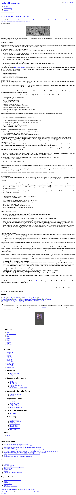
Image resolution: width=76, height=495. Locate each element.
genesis (49, 19)
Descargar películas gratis (15, 421)
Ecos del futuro (13, 404)
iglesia (8, 338)
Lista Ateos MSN (8, 468)
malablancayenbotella (15, 406)
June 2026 (9, 355)
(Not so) (36, 491)
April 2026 (9, 357)
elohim (43, 19)
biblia (8, 346)
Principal (6, 6)
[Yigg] (36, 300)
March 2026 (9, 359)
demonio (30, 19)
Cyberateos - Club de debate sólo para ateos (14, 467)
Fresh (39, 491)
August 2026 (10, 352)
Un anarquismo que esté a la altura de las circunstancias (16, 444)
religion (71, 19)
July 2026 (9, 353)
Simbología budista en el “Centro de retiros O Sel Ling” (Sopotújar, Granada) (22, 454)
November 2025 (10, 364)
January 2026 (10, 361)
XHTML (3, 493)
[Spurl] (44, 299)
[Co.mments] (19, 300)
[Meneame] (3, 301)
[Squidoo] (39, 299)
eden (40, 19)
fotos (8, 335)
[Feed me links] (30, 300)
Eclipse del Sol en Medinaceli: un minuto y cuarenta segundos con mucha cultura (22, 447)
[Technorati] (26, 297)
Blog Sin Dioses (13, 382)
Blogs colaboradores (22, 19)
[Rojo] (7, 300)
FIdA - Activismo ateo (9, 465)
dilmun (34, 19)
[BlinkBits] (48, 299)
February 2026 (10, 360)
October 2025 (10, 365)
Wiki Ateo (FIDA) (8, 9)
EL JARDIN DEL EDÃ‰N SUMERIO (15, 17)
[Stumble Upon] (16, 299)
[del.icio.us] (4, 297)
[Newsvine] (40, 297)
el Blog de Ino (13, 374)
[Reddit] (20, 297)
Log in (8, 435)
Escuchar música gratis (15, 424)
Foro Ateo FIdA (7, 469)
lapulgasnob (9, 344)
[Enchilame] (16, 301)
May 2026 (9, 356)
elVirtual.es (12, 422)
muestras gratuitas (14, 425)
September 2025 (10, 367)
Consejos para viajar (14, 420)
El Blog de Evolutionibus (15, 394)
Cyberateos (6, 464)
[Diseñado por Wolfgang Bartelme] (26, 489)
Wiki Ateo (6, 471)
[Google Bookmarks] (25, 299)
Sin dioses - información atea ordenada (13, 472)
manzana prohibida (64, 19)
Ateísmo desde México (15, 373)
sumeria (19, 21)
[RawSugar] (34, 299)
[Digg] (8, 297)
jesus (8, 339)
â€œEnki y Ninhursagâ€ (19, 67)
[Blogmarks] (12, 300)
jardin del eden (55, 19)
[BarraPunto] (22, 301)
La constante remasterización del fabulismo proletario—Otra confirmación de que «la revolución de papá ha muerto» (31, 451)
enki (46, 19)
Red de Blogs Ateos (10, 3)
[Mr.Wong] (41, 300)
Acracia (11, 381)
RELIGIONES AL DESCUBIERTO (18, 388)
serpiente (14, 21)
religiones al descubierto (6, 21)
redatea (44, 307)
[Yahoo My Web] (33, 297)
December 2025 (10, 363)
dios (37, 19)
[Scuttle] (24, 300)
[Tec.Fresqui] (9, 301)
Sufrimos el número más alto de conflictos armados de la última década (20, 446)
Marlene (5, 455)
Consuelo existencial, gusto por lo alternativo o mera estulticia (18, 456)
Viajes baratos (13, 429)
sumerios (28, 21)
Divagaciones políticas (9, 448)
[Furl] (11, 297)
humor (8, 343)
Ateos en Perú (13, 413)
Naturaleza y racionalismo (16, 407)
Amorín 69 (12, 401)
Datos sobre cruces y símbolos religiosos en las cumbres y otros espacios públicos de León (25, 450)
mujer (8, 336)
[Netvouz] (3, 300)
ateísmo (8, 332)
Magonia (12, 386)
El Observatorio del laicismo (16, 385)
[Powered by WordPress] (9, 489)
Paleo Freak (12, 395)
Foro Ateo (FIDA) (8, 8)
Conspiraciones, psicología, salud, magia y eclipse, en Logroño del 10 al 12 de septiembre (25, 452)
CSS (6, 493)
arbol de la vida (13, 19)
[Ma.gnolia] (9, 299)
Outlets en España (14, 426)
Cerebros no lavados (14, 403)
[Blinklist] (15, 297)
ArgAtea (6, 463)
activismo (9, 342)
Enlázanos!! (6, 10)
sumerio (23, 21)
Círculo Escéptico (14, 384)
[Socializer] (3, 299)
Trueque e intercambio (15, 428)
